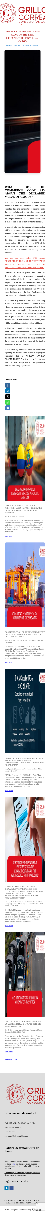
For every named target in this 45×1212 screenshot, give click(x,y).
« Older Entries (11, 1059)
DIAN (15, 771)
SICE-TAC (14, 906)
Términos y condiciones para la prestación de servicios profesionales (22, 1174)
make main (18, 1030)
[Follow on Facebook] (12, 1188)
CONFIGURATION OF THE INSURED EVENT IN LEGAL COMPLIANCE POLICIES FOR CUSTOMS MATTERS (25, 634)
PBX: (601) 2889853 (12, 1127)
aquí (13, 1164)
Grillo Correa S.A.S (14, 45)
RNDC (36, 45)
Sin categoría (19, 516)
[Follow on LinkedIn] (6, 1188)
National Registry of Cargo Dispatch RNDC (28, 904)
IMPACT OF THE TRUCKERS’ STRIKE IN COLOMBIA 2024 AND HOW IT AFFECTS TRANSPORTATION (23, 1024)
